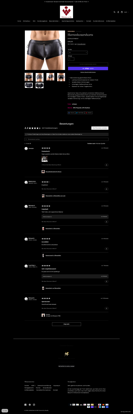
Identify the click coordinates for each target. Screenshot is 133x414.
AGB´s (33, 385)
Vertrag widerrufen (126, 411)
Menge (70, 56)
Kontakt (55, 390)
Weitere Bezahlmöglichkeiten (88, 72)
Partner (38, 388)
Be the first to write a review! (66, 366)
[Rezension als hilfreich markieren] (106, 165)
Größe (70, 49)
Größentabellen (29, 390)
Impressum (56, 385)
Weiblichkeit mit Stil (33, 410)
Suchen (27, 385)
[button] (59, 128)
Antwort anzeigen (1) (47, 216)
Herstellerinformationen (43, 390)
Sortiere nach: (91, 143)
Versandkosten (81, 44)
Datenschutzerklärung (44, 385)
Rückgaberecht (29, 388)
